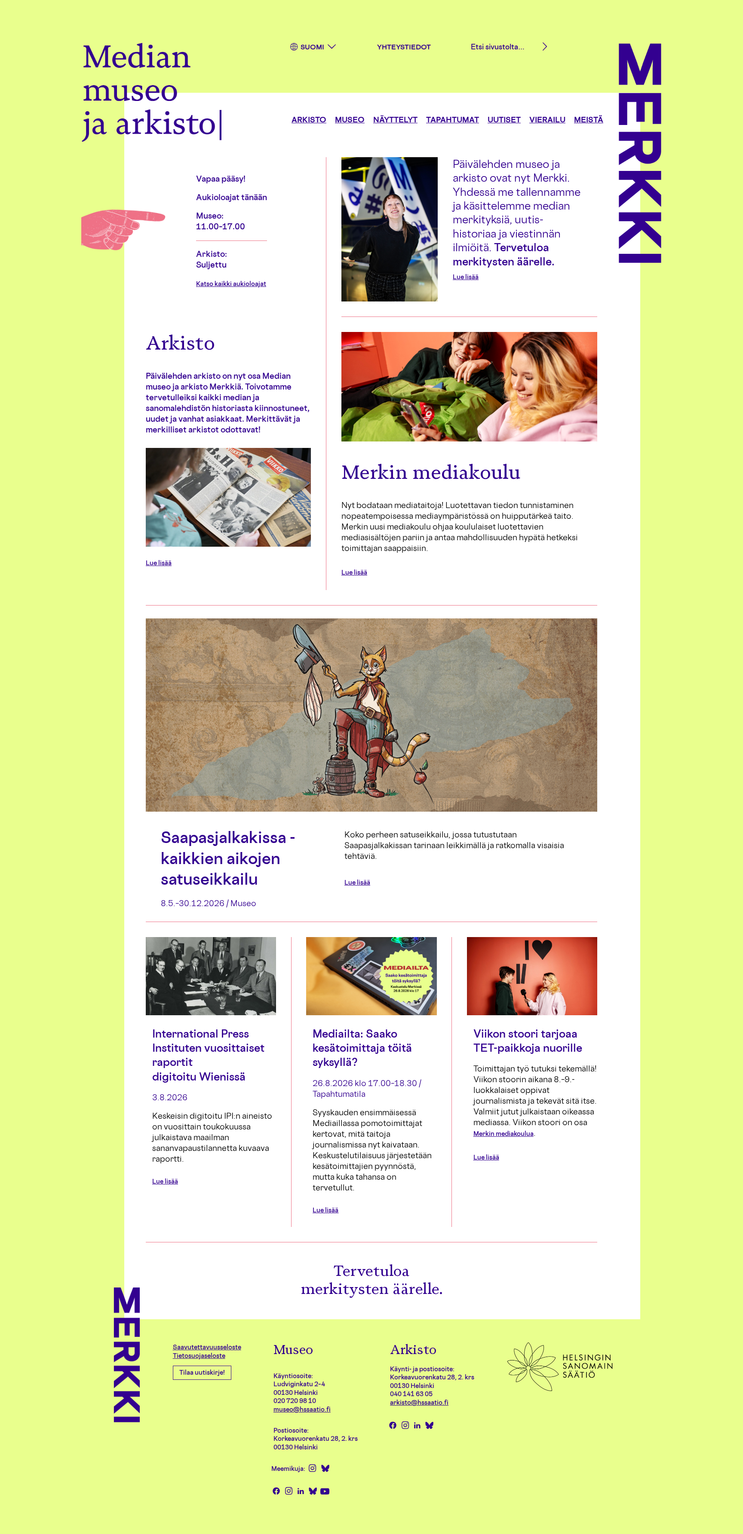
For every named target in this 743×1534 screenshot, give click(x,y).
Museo (350, 119)
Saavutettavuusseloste (207, 1347)
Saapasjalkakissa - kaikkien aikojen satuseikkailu (228, 858)
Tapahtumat (452, 119)
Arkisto (309, 119)
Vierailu (547, 119)
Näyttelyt (395, 119)
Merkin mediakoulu (430, 472)
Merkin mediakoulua (503, 1133)
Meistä (588, 119)
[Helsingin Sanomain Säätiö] (560, 1390)
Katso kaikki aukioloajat (231, 284)
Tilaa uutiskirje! (202, 1372)
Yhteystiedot (404, 47)
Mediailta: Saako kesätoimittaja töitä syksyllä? (362, 1048)
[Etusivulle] (151, 94)
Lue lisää (466, 277)
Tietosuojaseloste (199, 1355)
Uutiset (504, 119)
